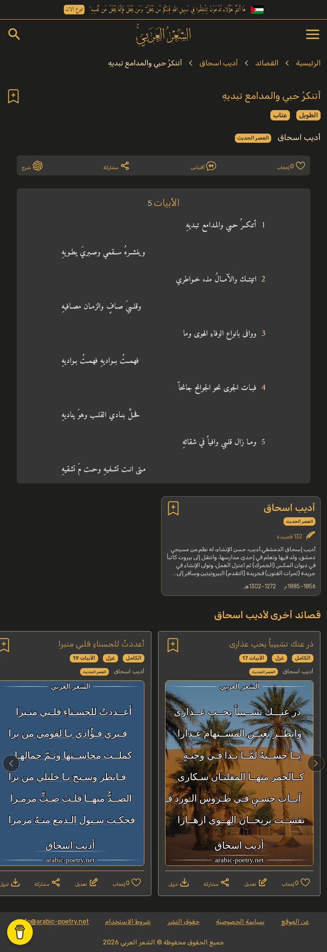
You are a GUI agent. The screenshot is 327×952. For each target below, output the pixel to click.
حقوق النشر (183, 921)
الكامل (302, 658)
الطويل (308, 115)
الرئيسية (308, 63)
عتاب (280, 115)
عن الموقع (295, 921)
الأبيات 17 (253, 658)
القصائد (266, 63)
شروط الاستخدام (128, 921)
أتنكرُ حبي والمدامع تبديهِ (145, 63)
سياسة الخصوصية (240, 921)
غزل (279, 658)
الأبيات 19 (84, 658)
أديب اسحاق (218, 63)
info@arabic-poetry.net (53, 921)
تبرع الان (74, 9)
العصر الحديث (253, 138)
